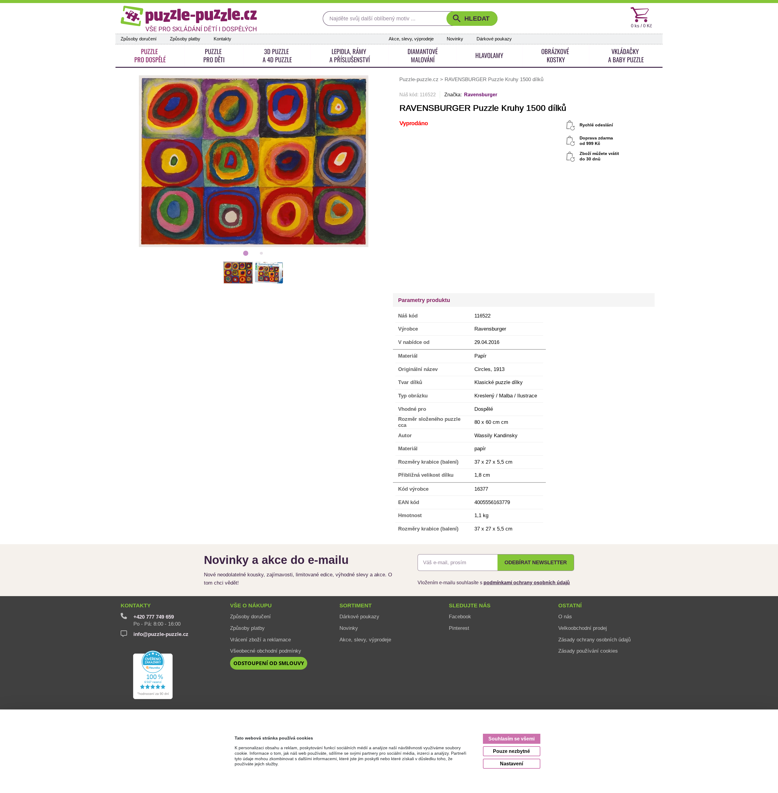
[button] (471, 18)
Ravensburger (480, 94)
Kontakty (222, 38)
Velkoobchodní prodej (582, 628)
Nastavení (511, 763)
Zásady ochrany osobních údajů (594, 640)
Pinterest (459, 628)
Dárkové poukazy (494, 38)
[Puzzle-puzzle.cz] (189, 18)
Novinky (455, 38)
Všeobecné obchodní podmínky (265, 651)
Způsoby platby (185, 38)
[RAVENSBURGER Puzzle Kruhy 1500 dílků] (254, 160)
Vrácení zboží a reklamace (260, 640)
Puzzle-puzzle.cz (419, 79)
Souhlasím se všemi (511, 738)
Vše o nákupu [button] (251, 605)
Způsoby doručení (139, 38)
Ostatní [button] (570, 605)
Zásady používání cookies (588, 651)
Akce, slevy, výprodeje (411, 38)
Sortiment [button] (355, 605)
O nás (565, 616)
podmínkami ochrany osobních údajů (527, 582)
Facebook (460, 616)
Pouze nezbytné (511, 751)
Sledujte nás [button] (470, 605)
